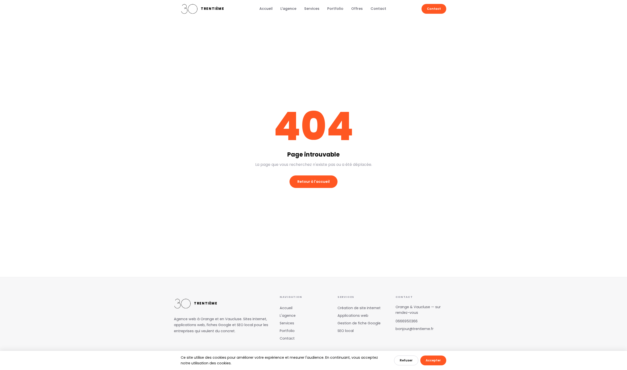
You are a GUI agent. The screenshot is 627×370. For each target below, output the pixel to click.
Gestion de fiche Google (359, 323)
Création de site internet (359, 307)
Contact (378, 8)
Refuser (406, 360)
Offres (357, 8)
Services (311, 8)
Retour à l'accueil (313, 181)
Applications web (353, 315)
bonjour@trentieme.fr (415, 328)
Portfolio (335, 8)
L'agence (288, 8)
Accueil (266, 8)
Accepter (433, 360)
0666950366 (407, 321)
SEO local (346, 330)
